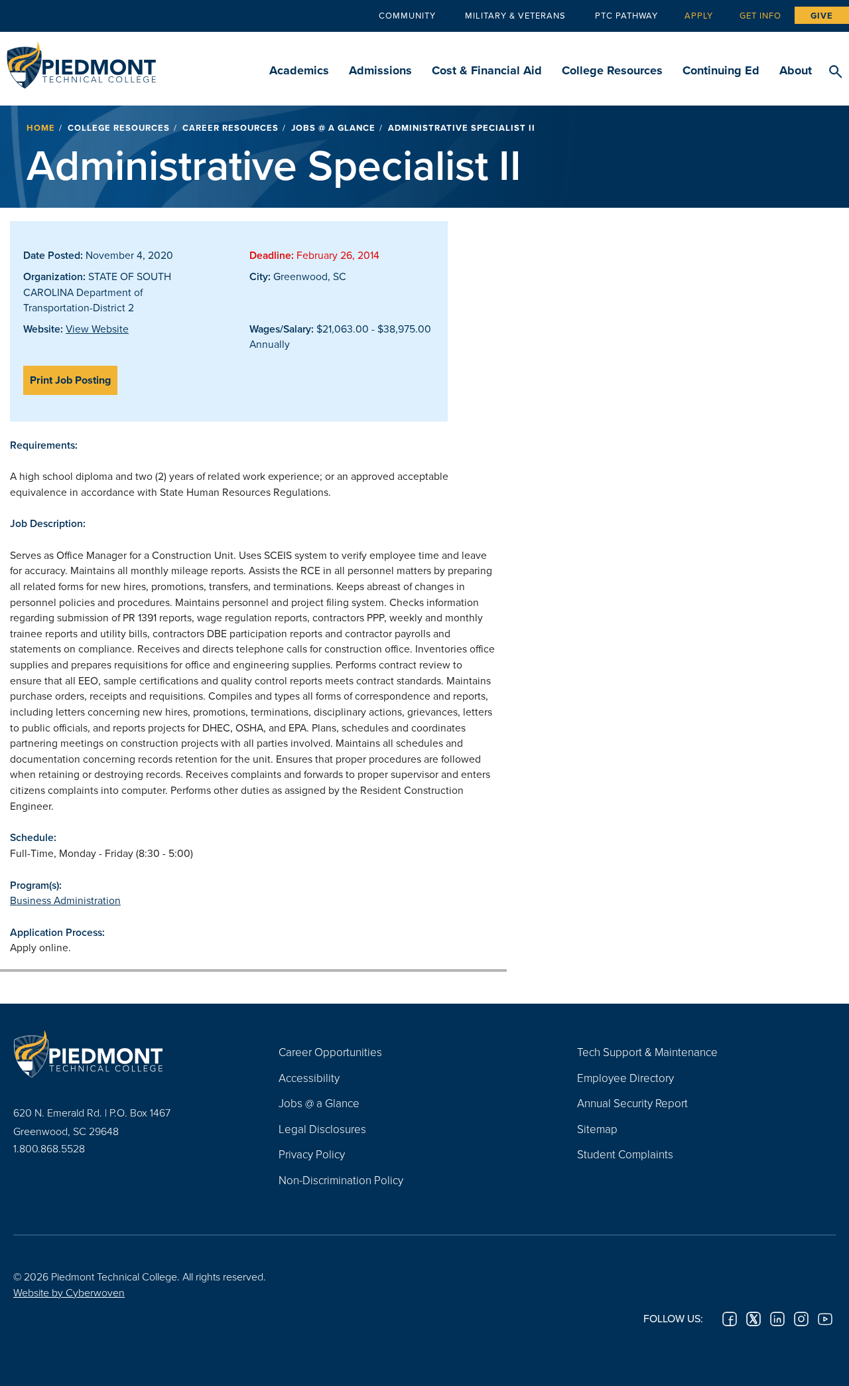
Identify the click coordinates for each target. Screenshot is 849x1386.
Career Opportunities (330, 1051)
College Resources (612, 70)
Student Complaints (625, 1154)
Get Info (760, 15)
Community (407, 15)
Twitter (753, 1319)
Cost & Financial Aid (487, 70)
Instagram (801, 1319)
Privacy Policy (312, 1154)
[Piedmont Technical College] (126, 1053)
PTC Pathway (626, 15)
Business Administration (65, 900)
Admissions (380, 70)
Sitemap (597, 1128)
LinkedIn (777, 1319)
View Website (97, 328)
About (795, 70)
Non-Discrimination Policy (341, 1180)
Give (822, 15)
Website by (69, 1292)
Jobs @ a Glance (333, 127)
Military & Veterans (515, 15)
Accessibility (309, 1077)
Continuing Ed (721, 70)
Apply (699, 15)
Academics (299, 70)
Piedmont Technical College (81, 61)
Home (41, 127)
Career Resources (230, 127)
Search (835, 72)
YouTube (825, 1319)
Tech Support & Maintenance (647, 1051)
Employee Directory (625, 1077)
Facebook (729, 1319)
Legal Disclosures (322, 1128)
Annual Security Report (632, 1103)
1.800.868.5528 (49, 1148)
